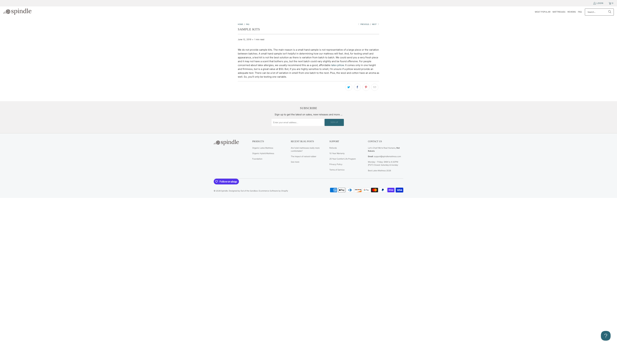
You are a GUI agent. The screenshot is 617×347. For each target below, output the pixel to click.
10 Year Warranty (337, 153)
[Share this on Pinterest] (366, 87)
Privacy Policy (335, 164)
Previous (364, 24)
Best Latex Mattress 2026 (379, 170)
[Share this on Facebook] (357, 87)
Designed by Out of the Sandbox (243, 191)
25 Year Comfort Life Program (342, 159)
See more (295, 162)
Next (374, 24)
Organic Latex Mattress (262, 148)
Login (600, 3)
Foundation (257, 159)
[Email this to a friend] (374, 87)
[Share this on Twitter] (348, 87)
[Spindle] (18, 12)
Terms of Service (336, 170)
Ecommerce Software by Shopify (273, 191)
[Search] (610, 12)
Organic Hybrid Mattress (263, 153)
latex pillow (337, 65)
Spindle (224, 191)
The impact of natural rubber (303, 156)
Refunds (333, 148)
